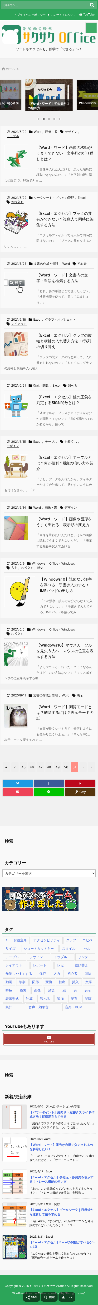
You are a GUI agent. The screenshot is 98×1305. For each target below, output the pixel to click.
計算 (29, 999)
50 (66, 767)
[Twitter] (18, 783)
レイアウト (19, 324)
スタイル (68, 948)
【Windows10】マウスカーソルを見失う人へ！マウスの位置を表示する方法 (64, 651)
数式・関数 (41, 385)
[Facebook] (49, 783)
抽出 (62, 982)
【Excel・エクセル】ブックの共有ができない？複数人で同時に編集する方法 (64, 219)
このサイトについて (63, 14)
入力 (14, 568)
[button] (8, 96)
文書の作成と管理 (46, 263)
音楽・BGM (73, 1007)
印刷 (22, 982)
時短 (40, 568)
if (6, 940)
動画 (8, 982)
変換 (48, 982)
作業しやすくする (18, 973)
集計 (8, 1007)
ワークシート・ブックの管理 (54, 198)
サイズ (10, 948)
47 (41, 767)
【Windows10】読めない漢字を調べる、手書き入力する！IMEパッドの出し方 (66, 585)
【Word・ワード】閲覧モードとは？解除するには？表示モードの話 (64, 712)
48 (49, 767)
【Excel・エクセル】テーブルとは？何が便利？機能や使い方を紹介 (64, 463)
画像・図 (51, 132)
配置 (74, 999)
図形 (35, 982)
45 (23, 767)
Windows (38, 563)
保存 (42, 973)
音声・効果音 (39, 1007)
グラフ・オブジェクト (60, 319)
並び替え (81, 965)
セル (87, 948)
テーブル (51, 441)
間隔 (88, 999)
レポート (39, 965)
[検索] (92, 5)
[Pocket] (18, 792)
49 (57, 767)
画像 (37, 990)
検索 (23, 990)
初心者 (82, 263)
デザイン (71, 132)
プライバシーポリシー (31, 14)
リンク (83, 957)
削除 (88, 973)
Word (37, 132)
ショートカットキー (39, 948)
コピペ (88, 940)
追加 (60, 999)
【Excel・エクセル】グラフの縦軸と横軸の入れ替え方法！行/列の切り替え (64, 341)
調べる (72, 385)
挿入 (75, 982)
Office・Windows (62, 563)
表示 (80, 695)
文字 (88, 982)
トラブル (13, 136)
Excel (82, 198)
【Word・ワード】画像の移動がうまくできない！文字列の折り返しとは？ (64, 153)
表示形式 (12, 999)
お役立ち (17, 202)
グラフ (71, 940)
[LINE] (49, 792)
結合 (51, 990)
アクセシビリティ (46, 940)
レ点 (60, 965)
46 (32, 767)
